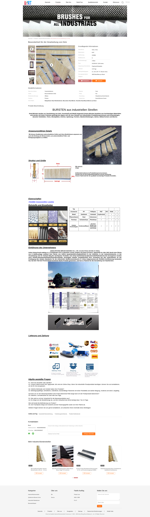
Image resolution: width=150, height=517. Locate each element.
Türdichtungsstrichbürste (61, 414)
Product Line (77, 494)
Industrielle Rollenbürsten (34, 500)
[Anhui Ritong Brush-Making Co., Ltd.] (28, 3)
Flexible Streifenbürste (74, 414)
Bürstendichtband (32, 503)
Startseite (47, 2)
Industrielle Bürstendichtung (45, 414)
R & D (75, 500)
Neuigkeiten (70, 511)
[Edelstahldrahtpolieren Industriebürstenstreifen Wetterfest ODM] (86, 456)
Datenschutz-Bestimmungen (94, 511)
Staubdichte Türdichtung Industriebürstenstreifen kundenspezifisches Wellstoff (39, 469)
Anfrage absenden (89, 433)
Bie (52, 494)
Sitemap (80, 511)
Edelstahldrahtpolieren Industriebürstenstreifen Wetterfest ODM (86, 469)
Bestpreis (86, 80)
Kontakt (105, 2)
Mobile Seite (110, 511)
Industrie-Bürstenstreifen (33, 494)
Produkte (58, 2)
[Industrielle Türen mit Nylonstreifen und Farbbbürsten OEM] (62, 456)
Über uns (68, 2)
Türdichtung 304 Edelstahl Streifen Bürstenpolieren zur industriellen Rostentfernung (111, 469)
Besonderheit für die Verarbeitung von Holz (60, 38)
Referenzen (116, 2)
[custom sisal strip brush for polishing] (55, 84)
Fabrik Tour (79, 2)
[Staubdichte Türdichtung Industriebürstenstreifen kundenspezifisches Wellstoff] (38, 456)
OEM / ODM (77, 497)
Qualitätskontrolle (93, 2)
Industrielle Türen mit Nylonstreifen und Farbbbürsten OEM (63, 469)
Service (53, 497)
